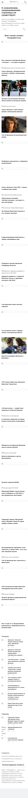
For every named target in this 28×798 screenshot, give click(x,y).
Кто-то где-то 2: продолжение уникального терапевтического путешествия (13, 625)
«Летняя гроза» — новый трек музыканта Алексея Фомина (16, 661)
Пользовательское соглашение (12, 758)
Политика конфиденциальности (12, 756)
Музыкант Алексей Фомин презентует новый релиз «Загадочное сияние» (15, 652)
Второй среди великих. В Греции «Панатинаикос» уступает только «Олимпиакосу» (16, 696)
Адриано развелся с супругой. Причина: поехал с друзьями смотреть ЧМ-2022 (13, 278)
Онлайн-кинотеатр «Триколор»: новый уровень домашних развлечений (14, 670)
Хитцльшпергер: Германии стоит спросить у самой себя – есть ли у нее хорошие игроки (14, 549)
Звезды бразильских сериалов (15, 728)
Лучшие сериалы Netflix (10, 482)
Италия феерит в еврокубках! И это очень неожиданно (16, 687)
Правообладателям (8, 761)
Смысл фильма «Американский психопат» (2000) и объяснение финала (13, 73)
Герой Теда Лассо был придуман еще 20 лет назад (15, 705)
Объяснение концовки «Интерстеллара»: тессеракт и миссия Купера (13, 200)
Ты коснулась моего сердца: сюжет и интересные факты (12, 331)
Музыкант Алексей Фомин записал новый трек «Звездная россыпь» (15, 642)
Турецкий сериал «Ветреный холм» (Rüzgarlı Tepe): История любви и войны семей (13, 521)
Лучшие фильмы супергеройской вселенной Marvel (14, 598)
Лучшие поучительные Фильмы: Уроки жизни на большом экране (14, 99)
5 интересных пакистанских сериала (15, 739)
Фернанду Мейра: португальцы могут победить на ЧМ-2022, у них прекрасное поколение (13, 493)
